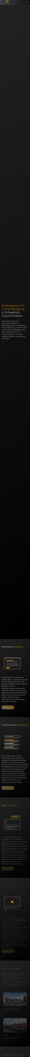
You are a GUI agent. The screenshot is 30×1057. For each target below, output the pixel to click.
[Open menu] (26, 2)
